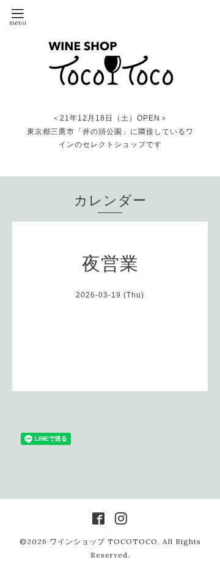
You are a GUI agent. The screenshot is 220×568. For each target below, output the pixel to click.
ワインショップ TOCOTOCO (104, 541)
